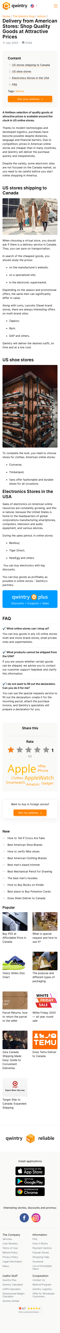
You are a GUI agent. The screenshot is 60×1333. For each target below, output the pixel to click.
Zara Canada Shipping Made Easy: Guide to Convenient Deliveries (11, 1060)
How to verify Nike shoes (24, 851)
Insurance (37, 1261)
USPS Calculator (11, 1289)
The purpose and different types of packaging (43, 977)
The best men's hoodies (23, 878)
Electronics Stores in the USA (30, 78)
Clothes (17, 777)
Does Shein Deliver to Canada (26, 898)
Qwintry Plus (9, 1280)
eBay (42, 765)
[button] (56, 6)
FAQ (14, 84)
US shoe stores (21, 71)
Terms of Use (10, 1248)
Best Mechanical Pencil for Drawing (30, 871)
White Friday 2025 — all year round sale (44, 1016)
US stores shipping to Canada (31, 65)
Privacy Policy (10, 1257)
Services (7, 1239)
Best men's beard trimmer (24, 864)
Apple (22, 768)
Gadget (47, 782)
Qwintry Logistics (42, 1289)
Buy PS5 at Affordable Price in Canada (14, 937)
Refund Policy (10, 1252)
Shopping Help (40, 1257)
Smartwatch (15, 782)
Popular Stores (40, 1252)
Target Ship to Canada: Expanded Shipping (14, 1103)
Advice (41, 16)
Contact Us (38, 1280)
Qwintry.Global (10, 1300)
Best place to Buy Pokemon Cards (29, 891)
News (5, 1266)
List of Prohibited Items (42, 1267)
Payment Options (42, 1248)
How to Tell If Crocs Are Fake (26, 838)
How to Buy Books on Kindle (26, 884)
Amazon (32, 783)
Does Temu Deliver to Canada (44, 1054)
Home (6, 16)
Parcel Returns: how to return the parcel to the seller (15, 1016)
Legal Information (12, 1261)
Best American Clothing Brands (27, 858)
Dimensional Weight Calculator (13, 1295)
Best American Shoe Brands (25, 844)
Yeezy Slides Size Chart (13, 975)
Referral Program (41, 1284)
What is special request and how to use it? (44, 937)
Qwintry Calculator (12, 1284)
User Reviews (10, 1243)
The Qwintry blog (23, 16)
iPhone (42, 770)
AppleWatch (39, 777)
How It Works (40, 1243)
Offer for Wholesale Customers (43, 1295)
